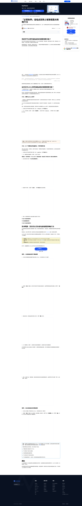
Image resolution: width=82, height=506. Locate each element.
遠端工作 (45, 488)
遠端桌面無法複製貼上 (25, 90)
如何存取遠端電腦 (27, 16)
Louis (26, 28)
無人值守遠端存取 (55, 483)
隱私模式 (54, 488)
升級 (40, 444)
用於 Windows (37, 486)
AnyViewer (23, 16)
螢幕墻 (53, 489)
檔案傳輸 (54, 486)
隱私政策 (63, 503)
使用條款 (67, 503)
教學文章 (63, 488)
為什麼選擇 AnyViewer (65, 494)
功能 (35, 1)
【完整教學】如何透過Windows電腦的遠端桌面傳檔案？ (71, 41)
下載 (68, 1)
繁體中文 (16, 484)
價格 (40, 1)
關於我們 (63, 483)
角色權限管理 (54, 491)
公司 (43, 1)
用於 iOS (36, 489)
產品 (25, 1)
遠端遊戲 (45, 489)
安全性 (63, 491)
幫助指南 (63, 486)
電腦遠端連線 (31, 74)
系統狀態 (63, 492)
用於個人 (36, 483)
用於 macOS (36, 488)
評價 (63, 489)
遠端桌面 (45, 483)
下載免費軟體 (26, 10)
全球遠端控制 (45, 491)
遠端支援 (45, 486)
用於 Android (36, 491)
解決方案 (30, 1)
